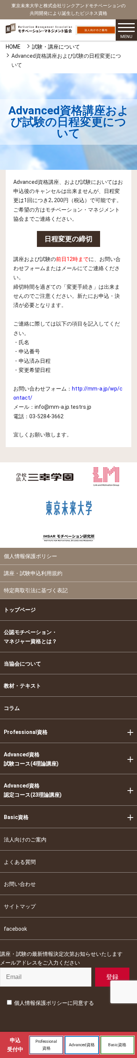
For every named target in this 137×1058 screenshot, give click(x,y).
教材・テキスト (22, 686)
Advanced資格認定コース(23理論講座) (33, 790)
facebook (15, 929)
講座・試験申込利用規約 (33, 573)
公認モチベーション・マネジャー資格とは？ (30, 636)
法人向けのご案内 (25, 840)
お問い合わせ (20, 884)
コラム (12, 708)
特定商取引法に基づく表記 (36, 590)
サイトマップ (20, 906)
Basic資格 (16, 817)
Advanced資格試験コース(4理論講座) (31, 759)
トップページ (20, 610)
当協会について (22, 664)
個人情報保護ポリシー (30, 556)
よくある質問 (20, 862)
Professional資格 (26, 732)
